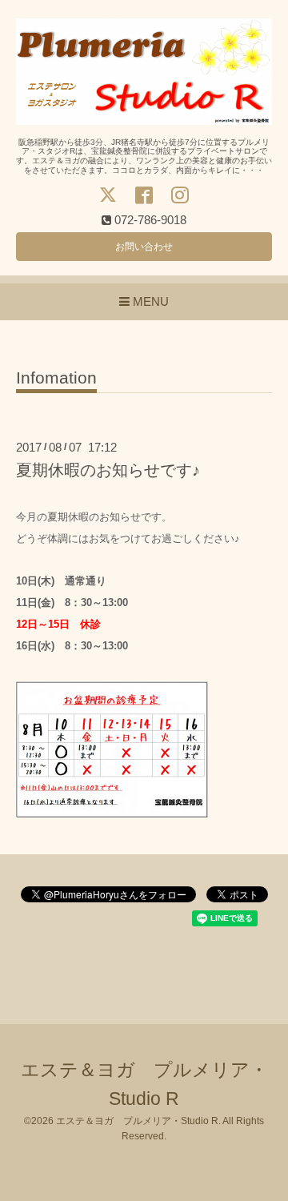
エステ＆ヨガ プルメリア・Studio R (137, 1121)
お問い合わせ (144, 246)
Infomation (56, 378)
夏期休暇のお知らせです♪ (108, 470)
